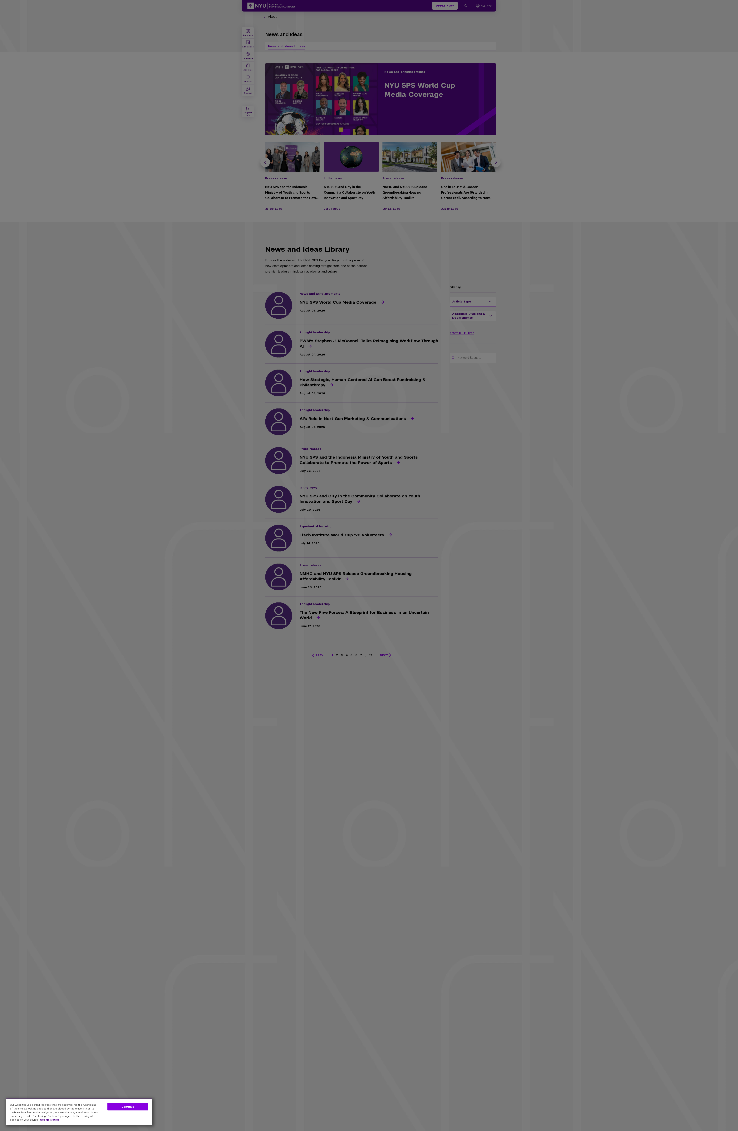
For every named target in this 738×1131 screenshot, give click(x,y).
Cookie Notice (50, 1119)
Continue (127, 1106)
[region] (79, 1112)
